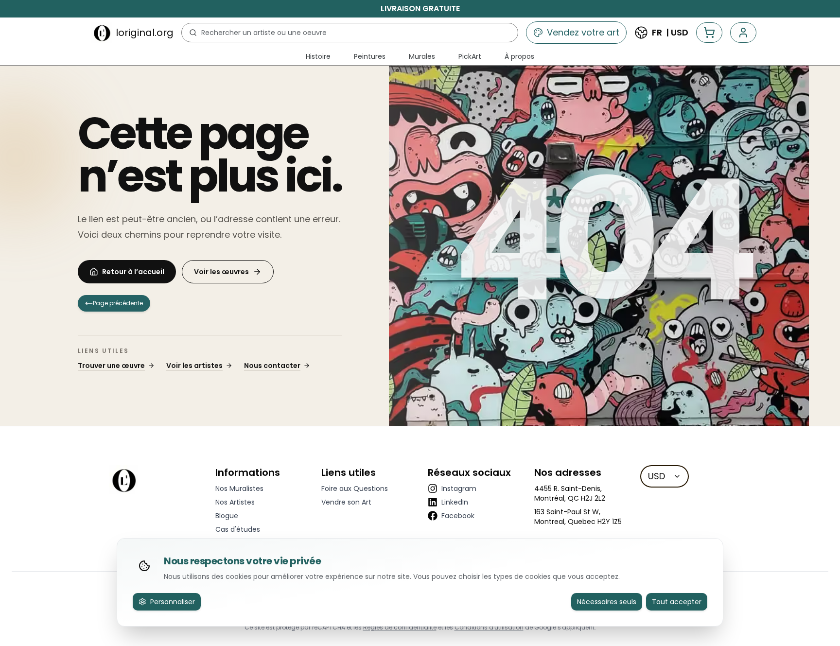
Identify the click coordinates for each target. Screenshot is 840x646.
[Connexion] (743, 32)
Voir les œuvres (221, 272)
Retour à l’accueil (133, 272)
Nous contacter (272, 365)
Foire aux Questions (354, 488)
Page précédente (118, 303)
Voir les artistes (194, 365)
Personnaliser (172, 602)
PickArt (469, 56)
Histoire (318, 56)
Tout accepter (676, 602)
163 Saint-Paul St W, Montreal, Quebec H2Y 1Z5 (578, 516)
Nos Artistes (235, 502)
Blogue (226, 516)
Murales (422, 56)
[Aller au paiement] (709, 32)
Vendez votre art (583, 32)
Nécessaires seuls (606, 602)
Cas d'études (237, 529)
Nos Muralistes (239, 488)
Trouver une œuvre (111, 365)
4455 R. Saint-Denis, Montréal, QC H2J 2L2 (569, 493)
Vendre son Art (346, 502)
